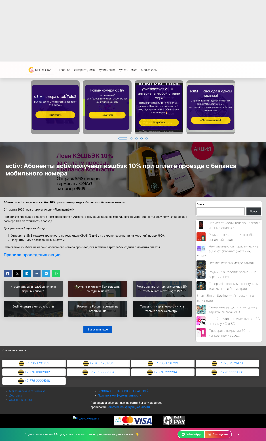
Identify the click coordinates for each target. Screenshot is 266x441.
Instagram (220, 434)
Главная (64, 70)
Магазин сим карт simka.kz (27, 391)
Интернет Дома (84, 70)
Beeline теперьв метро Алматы (232, 263)
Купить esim (106, 70)
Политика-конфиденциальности (119, 395)
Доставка (15, 395)
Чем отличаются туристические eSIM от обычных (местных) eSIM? (227, 251)
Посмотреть (55, 114)
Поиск (201, 204)
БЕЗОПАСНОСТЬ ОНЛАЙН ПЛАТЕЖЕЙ (123, 391)
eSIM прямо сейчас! (210, 120)
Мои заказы (149, 70)
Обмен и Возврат (20, 400)
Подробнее (159, 122)
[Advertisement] (133, 27)
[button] (122, 138)
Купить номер (128, 70)
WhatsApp (194, 434)
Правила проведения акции (32, 254)
